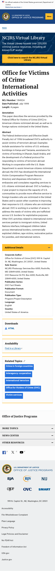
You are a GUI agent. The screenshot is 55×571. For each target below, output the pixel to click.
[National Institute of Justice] (44, 481)
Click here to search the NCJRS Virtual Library (27, 58)
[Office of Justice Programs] (6, 16)
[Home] (27, 16)
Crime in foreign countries (19, 366)
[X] (13, 453)
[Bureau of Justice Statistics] (27, 482)
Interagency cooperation (18, 373)
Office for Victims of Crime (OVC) (23, 387)
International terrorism (17, 380)
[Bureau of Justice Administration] (10, 481)
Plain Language (8, 521)
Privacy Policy (8, 527)
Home (4, 28)
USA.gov (5, 553)
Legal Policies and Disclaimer (15, 534)
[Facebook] (5, 453)
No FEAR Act (7, 540)
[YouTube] (22, 453)
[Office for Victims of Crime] (27, 491)
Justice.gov (7, 559)
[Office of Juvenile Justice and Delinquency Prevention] (10, 491)
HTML (11, 328)
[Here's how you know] (27, 4)
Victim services (14, 394)
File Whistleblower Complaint (15, 515)
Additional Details (14, 247)
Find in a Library (13, 348)
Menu (49, 16)
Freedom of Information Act (14, 547)
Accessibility (7, 508)
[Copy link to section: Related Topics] (23, 361)
